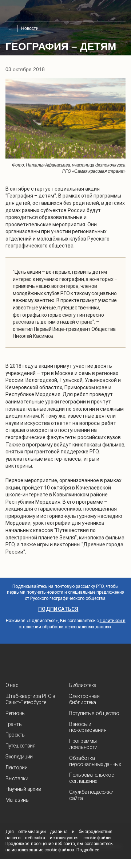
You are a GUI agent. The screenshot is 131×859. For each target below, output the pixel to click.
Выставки (16, 778)
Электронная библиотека (84, 699)
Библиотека (82, 685)
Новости (30, 28)
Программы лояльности (83, 744)
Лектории (16, 767)
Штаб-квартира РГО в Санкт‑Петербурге (30, 699)
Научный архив (23, 789)
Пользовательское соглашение (91, 778)
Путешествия (20, 746)
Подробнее (87, 849)
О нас (12, 685)
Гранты (13, 724)
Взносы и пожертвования (87, 727)
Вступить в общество (94, 713)
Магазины (17, 800)
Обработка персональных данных (95, 761)
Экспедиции (19, 757)
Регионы (15, 713)
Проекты (15, 735)
